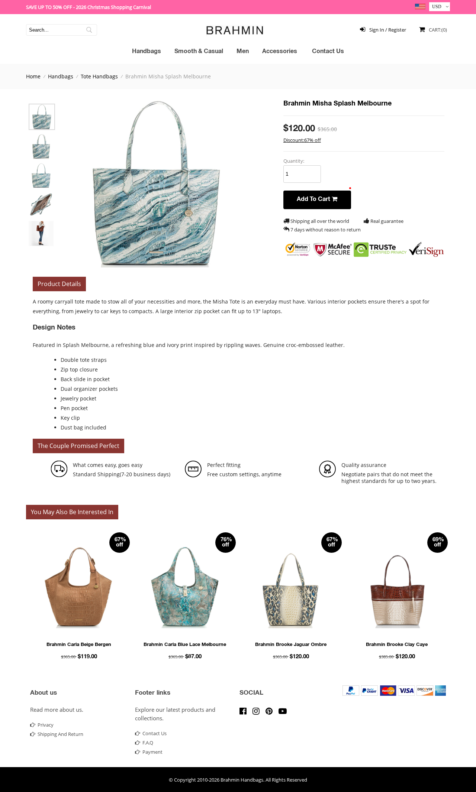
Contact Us (328, 52)
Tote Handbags (99, 76)
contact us (154, 733)
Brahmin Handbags (242, 779)
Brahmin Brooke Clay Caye (397, 645)
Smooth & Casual (198, 52)
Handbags (146, 52)
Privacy (46, 724)
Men (243, 52)
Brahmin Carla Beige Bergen (78, 645)
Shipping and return (60, 734)
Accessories (279, 52)
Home (33, 76)
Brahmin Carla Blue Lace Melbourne (185, 645)
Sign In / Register (387, 29)
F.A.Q (147, 742)
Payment (152, 752)
